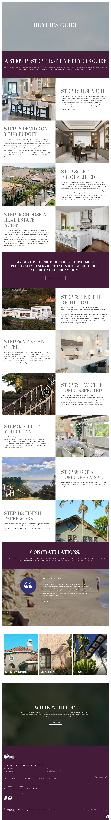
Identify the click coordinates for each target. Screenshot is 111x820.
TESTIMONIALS (39, 778)
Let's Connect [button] (55, 722)
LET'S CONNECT (53, 778)
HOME (5, 778)
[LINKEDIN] (105, 777)
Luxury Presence (50, 810)
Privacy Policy (102, 810)
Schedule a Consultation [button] (55, 278)
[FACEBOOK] (96, 777)
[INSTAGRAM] (101, 777)
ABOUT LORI (15, 778)
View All (102, 612)
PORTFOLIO (27, 778)
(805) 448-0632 (8, 769)
